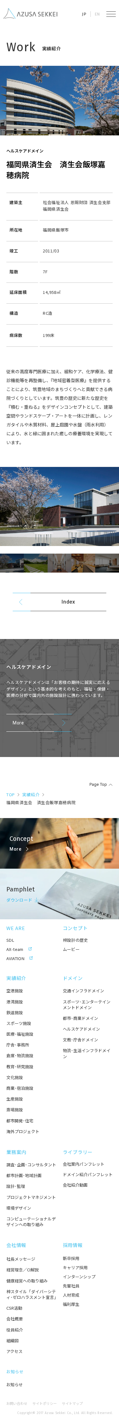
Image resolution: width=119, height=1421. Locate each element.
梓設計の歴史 (75, 940)
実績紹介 (31, 794)
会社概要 (14, 1319)
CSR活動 (14, 1308)
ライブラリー (78, 1152)
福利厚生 (71, 1304)
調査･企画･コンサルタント (31, 1165)
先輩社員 (71, 1286)
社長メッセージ (20, 1259)
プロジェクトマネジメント (31, 1197)
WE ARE (15, 928)
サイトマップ (72, 1403)
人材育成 (71, 1295)
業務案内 (16, 1152)
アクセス (14, 1351)
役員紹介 (14, 1330)
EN (97, 14)
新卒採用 (71, 1258)
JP (84, 14)
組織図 (12, 1340)
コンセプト (75, 928)
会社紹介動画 (75, 1185)
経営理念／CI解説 (22, 1270)
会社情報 (16, 1245)
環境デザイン (18, 1208)
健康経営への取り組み (27, 1281)
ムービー (71, 949)
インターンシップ (79, 1277)
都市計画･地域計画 (24, 1175)
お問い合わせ (16, 1403)
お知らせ (15, 1371)
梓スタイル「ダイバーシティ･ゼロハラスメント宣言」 (31, 1294)
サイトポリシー (44, 1403)
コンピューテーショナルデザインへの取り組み (31, 1221)
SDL (10, 940)
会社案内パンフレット (83, 1164)
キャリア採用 (75, 1267)
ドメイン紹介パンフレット (88, 1174)
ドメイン (73, 978)
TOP (10, 794)
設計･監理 (15, 1186)
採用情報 (73, 1245)
